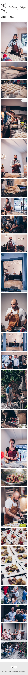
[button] (25, 8)
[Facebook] (12, 667)
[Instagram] (15, 667)
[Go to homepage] (13, 8)
